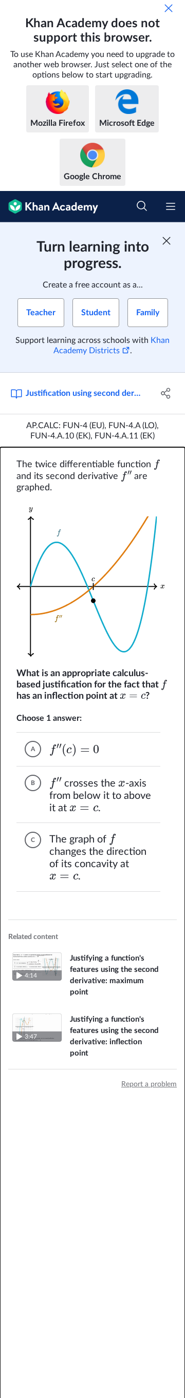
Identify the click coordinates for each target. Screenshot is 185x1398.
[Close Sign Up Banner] (166, 241)
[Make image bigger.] (92, 581)
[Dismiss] (168, 8)
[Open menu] (170, 206)
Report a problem (149, 1084)
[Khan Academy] (49, 206)
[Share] (166, 393)
